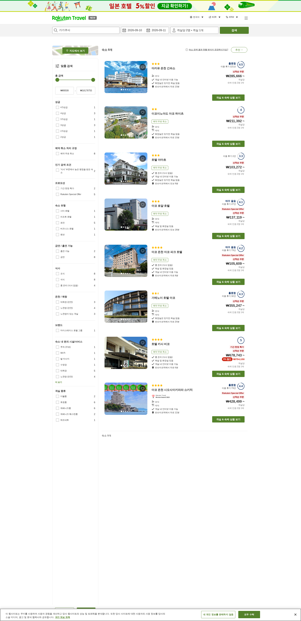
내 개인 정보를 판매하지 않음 (218, 614)
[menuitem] (197, 17)
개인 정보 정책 (62, 617)
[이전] (108, 77)
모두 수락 (249, 614)
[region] (150, 615)
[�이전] (108, 260)
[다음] (143, 77)
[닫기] (295, 614)
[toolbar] (145, 30)
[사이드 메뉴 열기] (246, 18)
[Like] (142, 67)
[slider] (57, 80)
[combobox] (85, 30)
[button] (69, 18)
